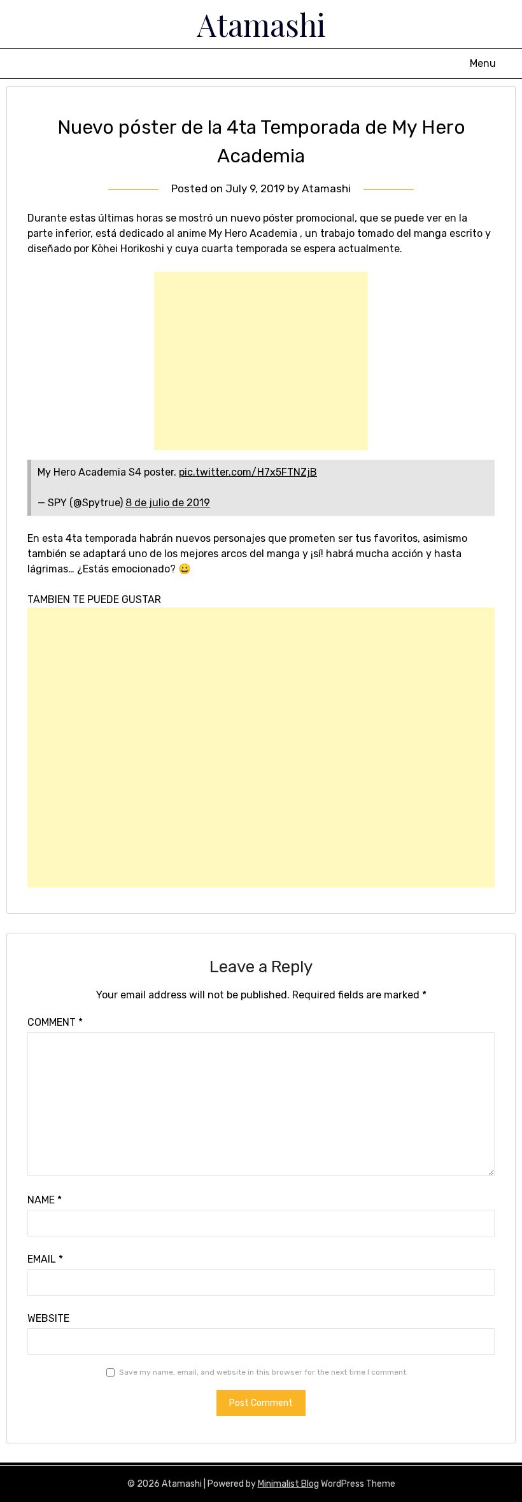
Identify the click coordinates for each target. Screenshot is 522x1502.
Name (44, 1200)
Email (45, 1259)
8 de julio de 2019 (167, 503)
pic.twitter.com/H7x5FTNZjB (248, 472)
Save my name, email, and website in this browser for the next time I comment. (263, 1372)
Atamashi (261, 24)
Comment (55, 1022)
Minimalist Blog (288, 1483)
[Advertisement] (261, 361)
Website (48, 1318)
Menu (483, 63)
